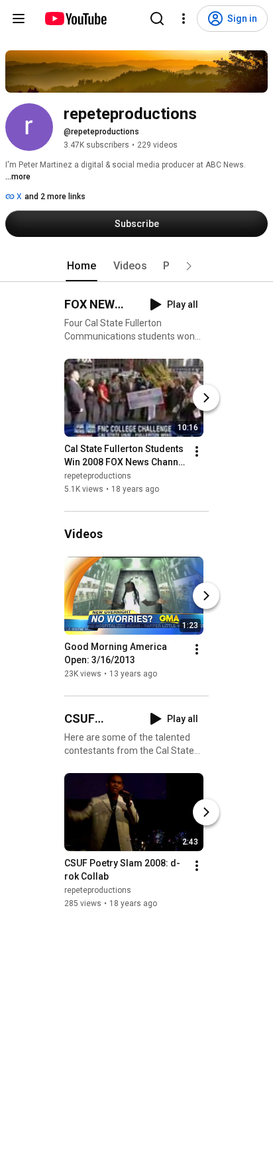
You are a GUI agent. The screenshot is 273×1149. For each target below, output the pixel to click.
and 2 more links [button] (55, 196)
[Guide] (19, 18)
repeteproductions (97, 476)
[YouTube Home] (75, 18)
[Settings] (183, 18)
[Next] (206, 398)
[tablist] (136, 266)
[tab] (81, 266)
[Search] (157, 18)
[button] (189, 266)
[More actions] (197, 451)
